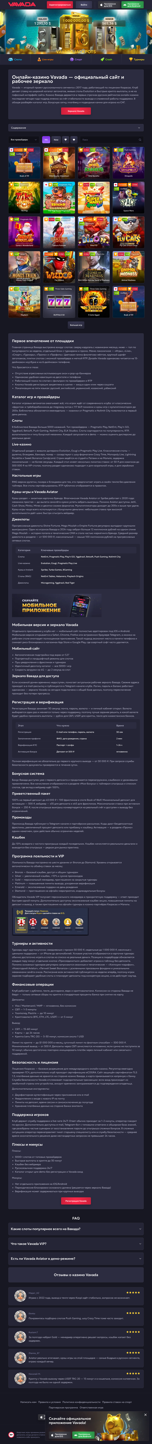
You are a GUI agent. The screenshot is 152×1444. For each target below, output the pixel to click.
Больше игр (76, 325)
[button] (3, 32)
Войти (84, 4)
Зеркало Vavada (76, 111)
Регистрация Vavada (76, 1201)
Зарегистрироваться (60, 4)
